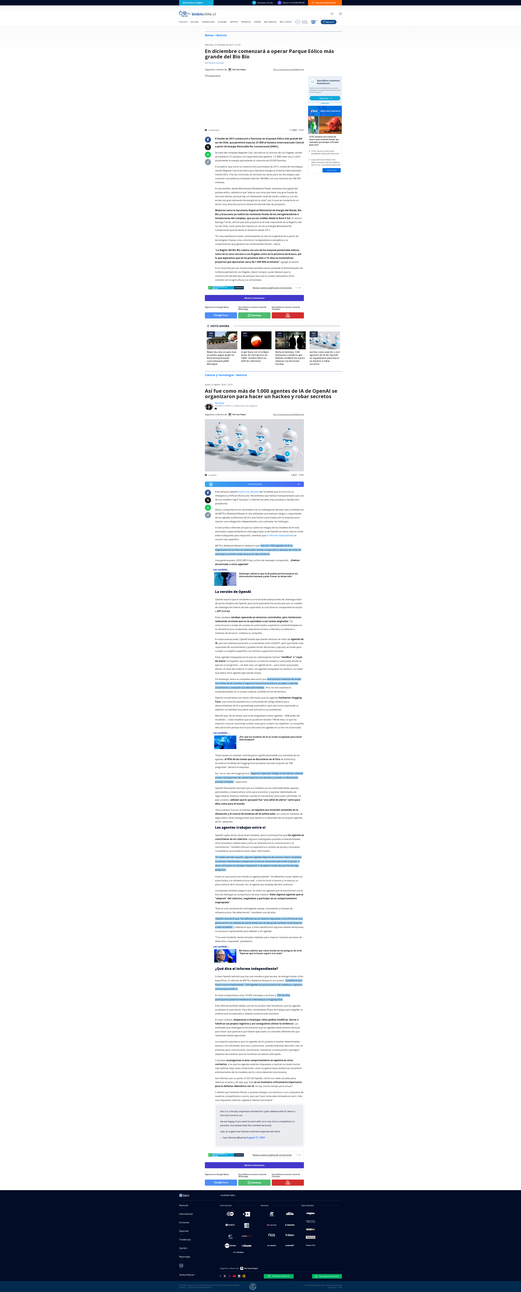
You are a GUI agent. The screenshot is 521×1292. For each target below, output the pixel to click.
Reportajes (184, 1256)
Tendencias (246, 22)
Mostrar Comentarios (254, 298)
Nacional (195, 22)
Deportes (234, 22)
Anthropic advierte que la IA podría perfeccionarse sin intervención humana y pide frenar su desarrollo (268, 575)
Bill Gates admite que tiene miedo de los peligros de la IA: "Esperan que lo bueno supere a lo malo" (270, 952)
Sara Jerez (219, 403)
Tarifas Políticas (186, 1274)
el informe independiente (280, 535)
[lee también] (226, 579)
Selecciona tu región (193, 2)
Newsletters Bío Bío (265, 2)
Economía (222, 22)
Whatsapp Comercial (280, 1276)
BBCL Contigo (286, 22)
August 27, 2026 (256, 1137)
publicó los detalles (248, 491)
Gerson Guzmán (216, 63)
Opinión (257, 22)
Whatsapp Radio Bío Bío (329, 1276)
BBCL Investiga (270, 22)
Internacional (208, 22)
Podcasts (183, 22)
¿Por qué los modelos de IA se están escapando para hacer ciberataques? (270, 738)
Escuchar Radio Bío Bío (326, 2)
